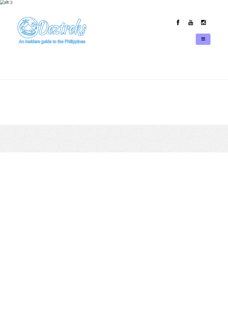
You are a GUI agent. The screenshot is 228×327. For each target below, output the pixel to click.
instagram (203, 22)
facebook (178, 22)
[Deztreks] (52, 31)
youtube (190, 22)
